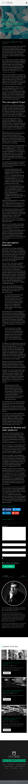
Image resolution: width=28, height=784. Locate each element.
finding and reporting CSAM (15, 440)
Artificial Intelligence (19, 766)
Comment (5, 526)
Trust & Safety (11, 764)
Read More (7, 672)
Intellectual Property (8, 766)
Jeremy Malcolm (7, 665)
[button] (7, 509)
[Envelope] (24, 760)
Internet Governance (21, 764)
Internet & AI (7, 3)
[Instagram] (9, 760)
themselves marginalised (16, 476)
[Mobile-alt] (21, 760)
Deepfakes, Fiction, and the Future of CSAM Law (12, 719)
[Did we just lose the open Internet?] (14, 655)
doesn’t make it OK (14, 473)
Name (4, 542)
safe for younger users (20, 442)
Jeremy (7, 2)
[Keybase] (18, 760)
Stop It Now (18, 178)
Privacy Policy (14, 768)
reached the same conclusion (12, 218)
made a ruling (22, 86)
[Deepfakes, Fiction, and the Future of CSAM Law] (14, 710)
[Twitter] (3, 760)
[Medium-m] (15, 760)
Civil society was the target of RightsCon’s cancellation (13, 691)
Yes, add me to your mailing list (11, 562)
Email (4, 547)
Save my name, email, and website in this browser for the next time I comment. (12, 560)
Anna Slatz (19, 346)
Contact (21, 768)
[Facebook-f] (6, 760)
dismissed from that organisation (10, 357)
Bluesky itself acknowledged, (17, 404)
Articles (6, 768)
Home (4, 764)
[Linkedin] (12, 760)
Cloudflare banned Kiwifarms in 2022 (14, 132)
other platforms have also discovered (12, 486)
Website (4, 553)
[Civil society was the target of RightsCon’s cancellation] (14, 682)
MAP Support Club (15, 153)
